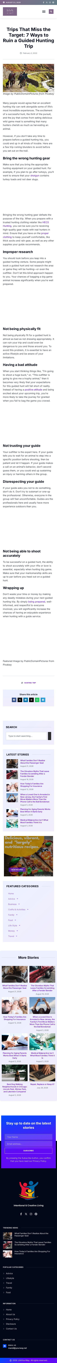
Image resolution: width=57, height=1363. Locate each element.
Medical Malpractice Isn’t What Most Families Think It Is (34, 821)
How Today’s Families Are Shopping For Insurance (31, 784)
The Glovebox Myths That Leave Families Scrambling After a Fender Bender (34, 773)
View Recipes (17, 870)
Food (10, 920)
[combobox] (26, 736)
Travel (11, 936)
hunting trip (30, 683)
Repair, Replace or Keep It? (42, 1084)
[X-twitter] (47, 2)
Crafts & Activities (16, 909)
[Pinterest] (53, 2)
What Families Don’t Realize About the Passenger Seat (32, 761)
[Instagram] (50, 2)
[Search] (49, 736)
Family (11, 915)
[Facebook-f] (43, 2)
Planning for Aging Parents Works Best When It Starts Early (35, 810)
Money (11, 931)
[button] (43, 11)
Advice (11, 899)
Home (11, 893)
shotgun (34, 175)
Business (12, 904)
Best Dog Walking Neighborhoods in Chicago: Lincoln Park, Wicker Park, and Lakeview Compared (14, 1088)
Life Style (12, 925)
